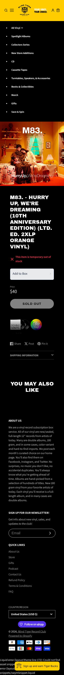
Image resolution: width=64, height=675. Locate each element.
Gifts (14, 103)
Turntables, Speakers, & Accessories (30, 78)
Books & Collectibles (22, 86)
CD (12, 61)
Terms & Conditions (20, 586)
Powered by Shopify (20, 636)
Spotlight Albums (20, 36)
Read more (17, 335)
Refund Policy (17, 580)
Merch (14, 95)
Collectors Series (20, 44)
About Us (14, 551)
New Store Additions (22, 53)
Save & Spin (17, 111)
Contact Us (15, 574)
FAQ (11, 591)
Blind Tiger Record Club (32, 631)
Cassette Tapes (19, 69)
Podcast (13, 569)
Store (12, 557)
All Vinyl (15, 27)
